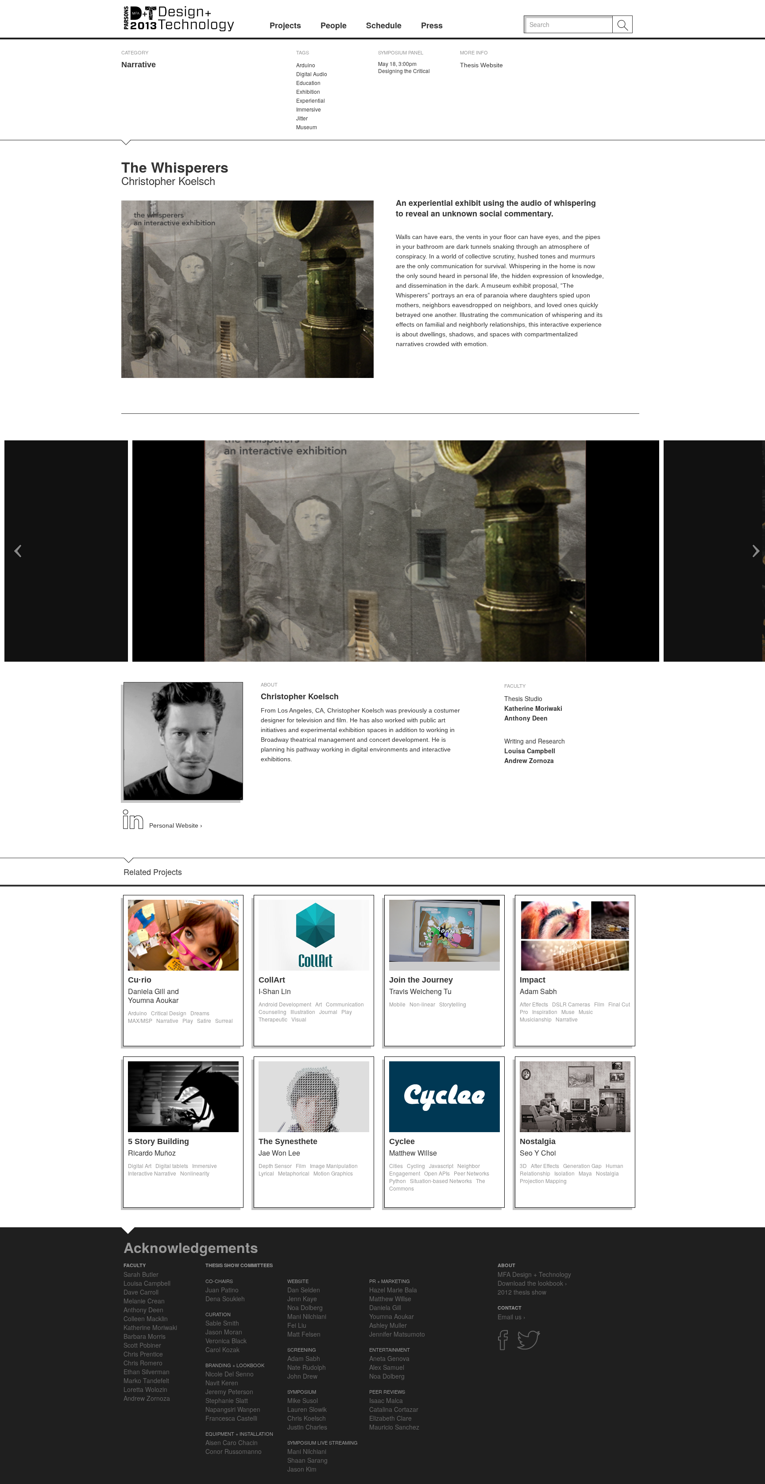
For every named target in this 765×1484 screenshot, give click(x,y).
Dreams (199, 1013)
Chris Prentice (143, 1353)
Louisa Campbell (147, 1283)
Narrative (138, 64)
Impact (532, 979)
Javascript (441, 1165)
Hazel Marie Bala (393, 1289)
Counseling (272, 1011)
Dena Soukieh (225, 1298)
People (334, 25)
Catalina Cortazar (393, 1409)
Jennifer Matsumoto (397, 1334)
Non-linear (422, 1004)
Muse (568, 1011)
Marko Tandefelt (146, 1380)
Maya (585, 1173)
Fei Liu (296, 1325)
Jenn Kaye (302, 1298)
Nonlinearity (194, 1173)
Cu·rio (139, 979)
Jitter (302, 118)
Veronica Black (226, 1340)
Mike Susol (302, 1400)
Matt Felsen (304, 1334)
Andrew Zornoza (147, 1398)
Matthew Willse (390, 1298)
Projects (285, 25)
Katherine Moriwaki (150, 1327)
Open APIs (437, 1173)
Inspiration (544, 1011)
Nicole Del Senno (229, 1373)
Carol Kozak (222, 1349)
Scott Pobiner (142, 1345)
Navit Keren (221, 1382)
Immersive (308, 109)
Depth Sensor (275, 1165)
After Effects (534, 1004)
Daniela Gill (385, 1307)
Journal (328, 1011)
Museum (306, 127)
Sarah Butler (141, 1274)
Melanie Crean (144, 1300)
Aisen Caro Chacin (231, 1442)
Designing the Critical (404, 70)
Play (187, 1020)
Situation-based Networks (441, 1180)
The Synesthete (288, 1141)
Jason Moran (223, 1331)
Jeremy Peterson (229, 1391)
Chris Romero (143, 1362)
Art (318, 1004)
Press (432, 25)
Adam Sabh (303, 1358)
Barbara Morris (145, 1336)
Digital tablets (171, 1165)
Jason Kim (302, 1469)
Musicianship (536, 1019)
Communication (345, 1004)
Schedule (384, 25)
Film (599, 1004)
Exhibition (308, 91)
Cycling (416, 1165)
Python (397, 1180)
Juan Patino (222, 1289)
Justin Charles (307, 1426)
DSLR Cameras (571, 1004)
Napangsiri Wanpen (232, 1409)
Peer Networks (471, 1173)
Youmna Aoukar (391, 1316)
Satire (204, 1020)
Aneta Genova (389, 1358)
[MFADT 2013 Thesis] (179, 17)
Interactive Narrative (152, 1173)
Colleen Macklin (146, 1318)
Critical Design (168, 1013)
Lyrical (266, 1173)
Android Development (285, 1004)
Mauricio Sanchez (394, 1426)
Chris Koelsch (306, 1418)
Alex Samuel (386, 1367)
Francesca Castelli (231, 1418)
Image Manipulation (334, 1165)
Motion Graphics (333, 1173)
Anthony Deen (143, 1309)
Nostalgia (538, 1141)
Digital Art (139, 1165)
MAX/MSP (140, 1020)
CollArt (272, 979)
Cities (396, 1165)
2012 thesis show (522, 1291)
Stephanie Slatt (226, 1400)
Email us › (511, 1316)
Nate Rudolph (306, 1367)
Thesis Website (481, 65)
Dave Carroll (141, 1291)
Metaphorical (293, 1173)
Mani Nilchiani (306, 1316)
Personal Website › (175, 825)
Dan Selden (303, 1289)
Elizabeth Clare (390, 1418)
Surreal (224, 1020)
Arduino (305, 65)
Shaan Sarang (307, 1460)
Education (308, 82)
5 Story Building (158, 1141)
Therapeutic (273, 1019)
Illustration (302, 1011)
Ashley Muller (388, 1325)
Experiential (310, 100)
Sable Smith (222, 1322)
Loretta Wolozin (145, 1389)
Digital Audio (311, 73)
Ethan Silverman (147, 1371)
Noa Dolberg (305, 1307)
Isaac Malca (386, 1400)
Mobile (397, 1004)
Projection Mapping (543, 1180)
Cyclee (402, 1141)
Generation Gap (582, 1165)
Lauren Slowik (307, 1409)
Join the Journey (421, 979)
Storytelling (452, 1004)
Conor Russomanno (233, 1451)
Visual (298, 1019)
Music (586, 1011)
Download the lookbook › (532, 1283)
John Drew (302, 1376)
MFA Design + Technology (534, 1274)
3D (523, 1165)
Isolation (564, 1173)
